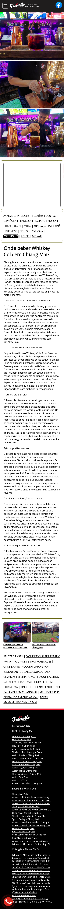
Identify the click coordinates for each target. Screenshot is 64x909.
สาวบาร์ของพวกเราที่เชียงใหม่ (26, 749)
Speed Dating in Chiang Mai (25, 819)
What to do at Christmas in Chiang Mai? (31, 800)
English (26, 215)
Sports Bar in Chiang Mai (24, 736)
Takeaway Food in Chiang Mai (26, 742)
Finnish (25, 231)
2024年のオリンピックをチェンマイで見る (32, 901)
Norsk (52, 221)
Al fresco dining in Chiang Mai (26, 774)
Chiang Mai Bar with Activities (26, 813)
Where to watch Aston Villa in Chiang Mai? (32, 822)
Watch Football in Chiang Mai (26, 764)
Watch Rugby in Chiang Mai (25, 767)
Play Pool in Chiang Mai (23, 745)
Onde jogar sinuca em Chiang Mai (26, 666)
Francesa (25, 221)
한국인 (17, 226)
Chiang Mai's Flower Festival (25, 806)
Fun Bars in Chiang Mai (23, 828)
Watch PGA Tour (20, 777)
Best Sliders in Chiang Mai (24, 838)
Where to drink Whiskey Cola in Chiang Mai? (33, 797)
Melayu (37, 236)
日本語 (7, 226)
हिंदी (36, 226)
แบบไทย (38, 215)
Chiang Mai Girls (20, 794)
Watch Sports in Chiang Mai (25, 755)
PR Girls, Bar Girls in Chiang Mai (27, 783)
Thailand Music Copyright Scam (27, 752)
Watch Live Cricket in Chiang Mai (27, 758)
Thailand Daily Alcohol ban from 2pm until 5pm (34, 803)
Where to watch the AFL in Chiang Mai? (31, 825)
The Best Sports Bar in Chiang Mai (28, 816)
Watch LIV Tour (19, 780)
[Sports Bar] (21, 721)
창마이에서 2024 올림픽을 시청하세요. (30, 898)
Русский (54, 226)
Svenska (37, 231)
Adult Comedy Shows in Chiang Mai (29, 834)
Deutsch (52, 215)
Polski (25, 236)
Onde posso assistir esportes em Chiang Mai (15, 646)
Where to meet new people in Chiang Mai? (32, 841)
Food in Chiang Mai (21, 739)
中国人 (27, 226)
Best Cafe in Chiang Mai (23, 831)
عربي (43, 226)
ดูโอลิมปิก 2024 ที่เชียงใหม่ (24, 892)
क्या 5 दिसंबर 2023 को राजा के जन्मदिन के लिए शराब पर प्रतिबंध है (37, 873)
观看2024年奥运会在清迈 (24, 895)
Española (9, 221)
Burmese (11, 231)
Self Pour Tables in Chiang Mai (27, 761)
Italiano (39, 221)
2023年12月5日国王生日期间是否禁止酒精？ (33, 861)
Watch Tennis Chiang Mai (24, 770)
